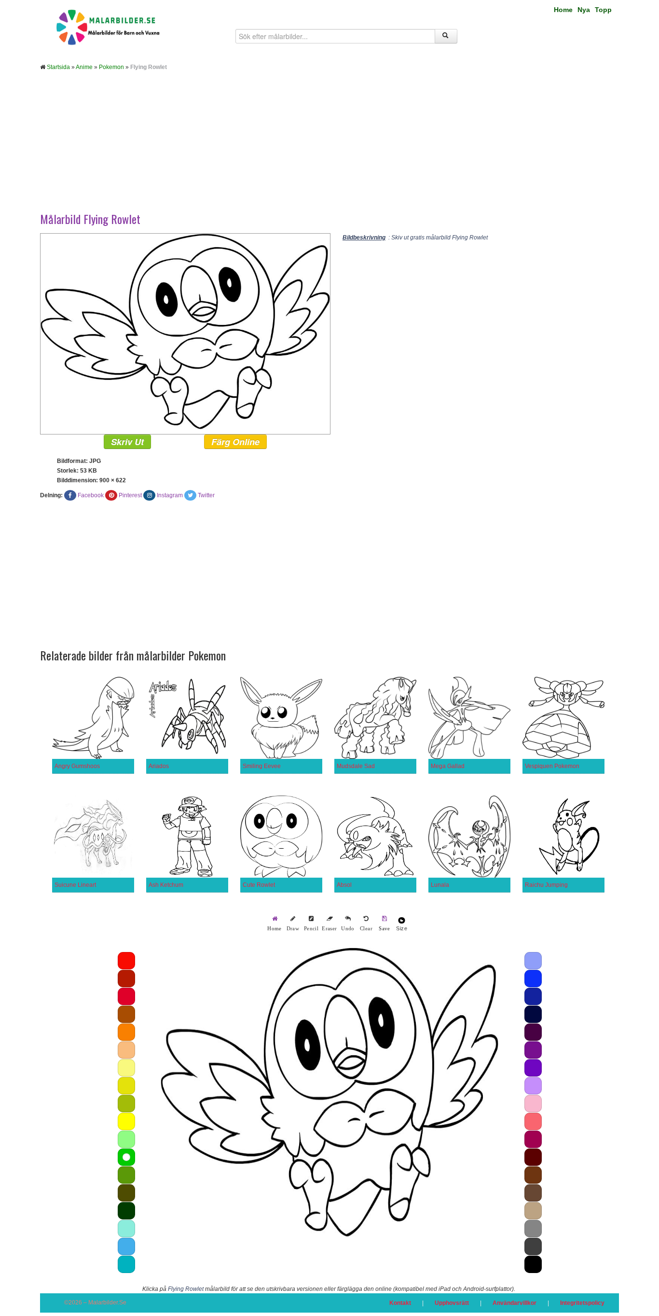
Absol (344, 885)
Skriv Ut (127, 441)
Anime (84, 67)
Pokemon (111, 67)
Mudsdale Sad (356, 766)
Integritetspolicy (582, 1303)
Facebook (91, 495)
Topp (603, 10)
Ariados (159, 766)
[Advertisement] (329, 148)
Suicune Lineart (75, 885)
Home (563, 10)
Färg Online (235, 441)
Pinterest (130, 495)
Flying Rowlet (186, 1289)
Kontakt (400, 1303)
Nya (583, 10)
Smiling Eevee (262, 766)
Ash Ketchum (166, 885)
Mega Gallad (448, 766)
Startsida (58, 67)
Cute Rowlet (259, 885)
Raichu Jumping (546, 885)
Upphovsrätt (452, 1303)
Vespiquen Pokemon (552, 766)
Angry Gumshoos (77, 766)
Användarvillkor (514, 1303)
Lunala (440, 885)
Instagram (170, 495)
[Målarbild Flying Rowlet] (185, 333)
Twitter (206, 495)
